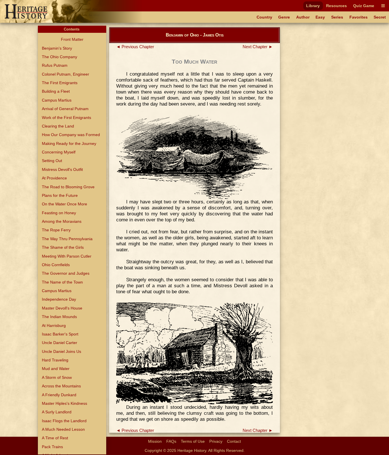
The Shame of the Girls (63, 247)
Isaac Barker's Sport (60, 334)
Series (337, 17)
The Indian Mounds (59, 316)
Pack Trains (52, 446)
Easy (320, 17)
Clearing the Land (58, 126)
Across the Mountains (61, 386)
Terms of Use (193, 441)
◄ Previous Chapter (135, 47)
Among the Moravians (61, 221)
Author (303, 17)
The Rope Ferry (56, 230)
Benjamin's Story (57, 48)
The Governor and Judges (65, 273)
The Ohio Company (59, 56)
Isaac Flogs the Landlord (64, 420)
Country (264, 17)
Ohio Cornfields (56, 264)
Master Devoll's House (62, 308)
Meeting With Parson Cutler (66, 256)
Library (313, 5)
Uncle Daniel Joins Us (61, 351)
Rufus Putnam (54, 65)
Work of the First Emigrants (66, 117)
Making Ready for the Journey (69, 143)
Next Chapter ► (258, 47)
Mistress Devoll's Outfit (62, 169)
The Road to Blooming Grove (68, 187)
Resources (336, 5)
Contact (234, 441)
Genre (284, 17)
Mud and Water (55, 368)
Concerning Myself (58, 152)
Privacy (215, 441)
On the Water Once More (64, 204)
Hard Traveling (55, 360)
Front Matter (72, 39)
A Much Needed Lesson (63, 429)
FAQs (171, 441)
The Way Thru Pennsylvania (67, 238)
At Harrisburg (54, 325)
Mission (155, 441)
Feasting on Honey (59, 213)
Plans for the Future (60, 195)
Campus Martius (56, 100)
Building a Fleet (56, 91)
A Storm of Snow (57, 377)
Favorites (358, 17)
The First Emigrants (59, 82)
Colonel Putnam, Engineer (65, 74)
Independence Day (59, 299)
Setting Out (52, 160)
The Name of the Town (62, 282)
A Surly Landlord (56, 412)
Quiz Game (363, 5)
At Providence (54, 178)
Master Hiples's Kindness (64, 403)
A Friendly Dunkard (59, 395)
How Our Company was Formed (71, 134)
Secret (380, 17)
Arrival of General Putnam (65, 108)
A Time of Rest (55, 438)
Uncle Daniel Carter (59, 342)
